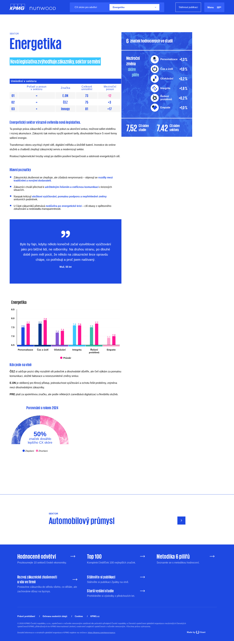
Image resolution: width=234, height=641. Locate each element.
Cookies (79, 616)
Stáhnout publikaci (188, 7)
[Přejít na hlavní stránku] (17, 7)
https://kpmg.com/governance (101, 633)
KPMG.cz (95, 616)
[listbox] (134, 7)
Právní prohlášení (26, 616)
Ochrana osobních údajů (55, 616)
